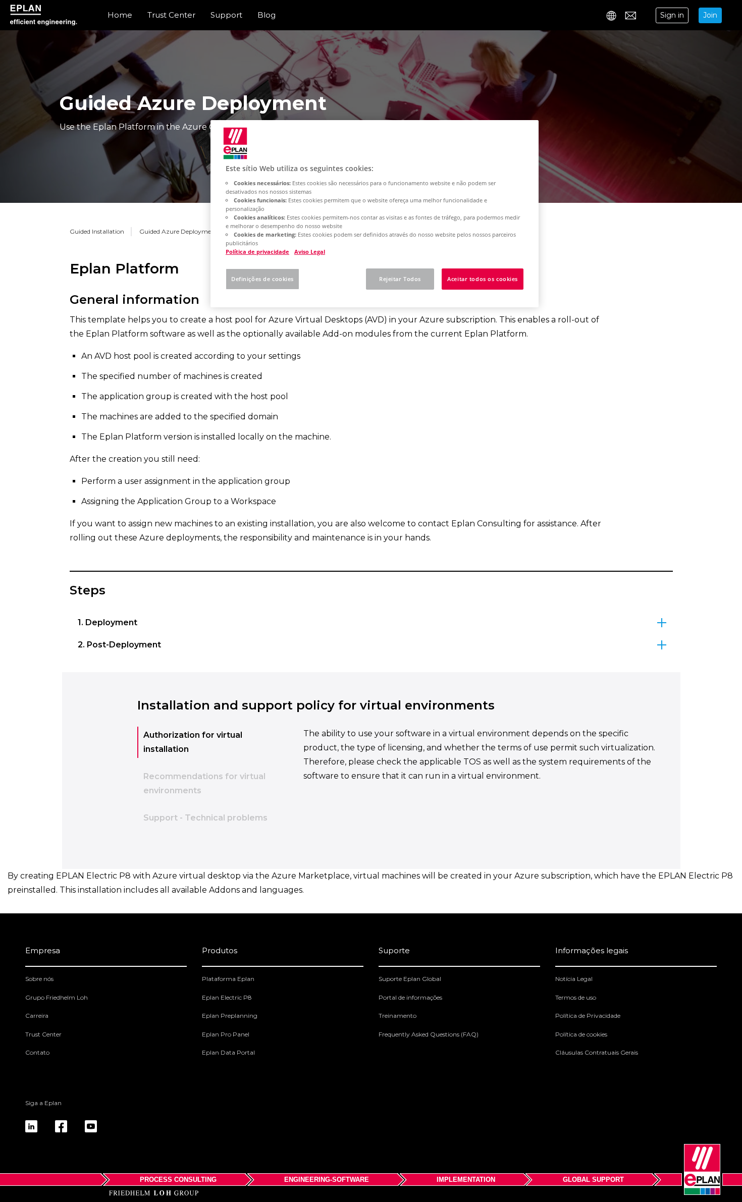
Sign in (672, 15)
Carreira (36, 1015)
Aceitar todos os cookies (482, 279)
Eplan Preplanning (229, 1015)
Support (226, 15)
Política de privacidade (257, 251)
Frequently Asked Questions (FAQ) (429, 1034)
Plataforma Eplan (228, 978)
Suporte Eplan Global (410, 978)
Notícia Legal (574, 978)
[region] (374, 213)
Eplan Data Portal (228, 1052)
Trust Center (171, 15)
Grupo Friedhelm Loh (56, 997)
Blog (266, 15)
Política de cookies (581, 1034)
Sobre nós (39, 978)
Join (710, 15)
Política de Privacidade (587, 1015)
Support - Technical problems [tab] (205, 818)
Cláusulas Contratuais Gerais (596, 1052)
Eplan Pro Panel (225, 1034)
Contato (37, 1052)
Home (120, 15)
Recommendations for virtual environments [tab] (204, 783)
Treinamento (397, 1015)
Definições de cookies (262, 279)
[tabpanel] (480, 782)
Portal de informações (410, 997)
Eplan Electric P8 (227, 997)
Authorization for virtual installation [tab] (192, 742)
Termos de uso (575, 997)
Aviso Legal (309, 251)
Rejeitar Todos (400, 279)
